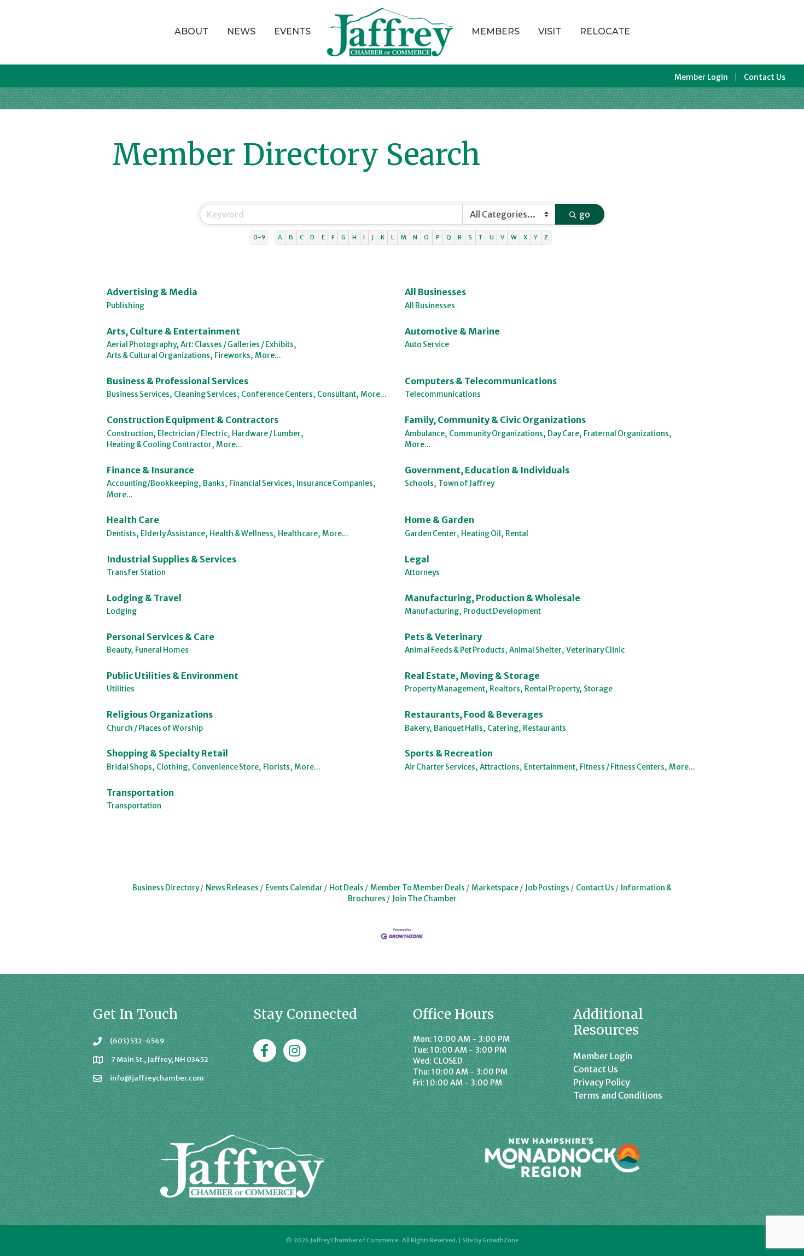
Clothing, (173, 767)
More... (268, 355)
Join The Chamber (424, 898)
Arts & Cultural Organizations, (159, 355)
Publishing (125, 305)
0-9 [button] (259, 237)
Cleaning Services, (206, 394)
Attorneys (422, 572)
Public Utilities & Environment (172, 675)
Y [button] (536, 237)
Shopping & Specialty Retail (167, 753)
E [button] (323, 237)
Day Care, (564, 433)
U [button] (492, 237)
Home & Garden (439, 519)
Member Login (701, 77)
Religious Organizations (160, 714)
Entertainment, (551, 767)
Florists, (277, 767)
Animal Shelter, (536, 650)
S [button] (470, 237)
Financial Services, (261, 483)
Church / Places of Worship (155, 728)
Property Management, (446, 689)
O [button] (426, 237)
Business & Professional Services (177, 380)
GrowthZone (500, 1240)
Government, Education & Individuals (487, 470)
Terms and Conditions (617, 1095)
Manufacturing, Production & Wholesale (492, 597)
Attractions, (501, 767)
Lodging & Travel (144, 597)
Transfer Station (136, 572)
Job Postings (547, 888)
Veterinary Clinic (595, 650)
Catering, (504, 728)
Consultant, (337, 394)
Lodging (122, 611)
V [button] (502, 237)
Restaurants (544, 728)
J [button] (372, 237)
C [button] (302, 237)
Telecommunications (443, 394)
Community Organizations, (497, 433)
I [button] (364, 237)
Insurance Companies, (335, 483)
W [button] (514, 237)
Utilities (121, 689)
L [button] (392, 237)
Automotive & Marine (452, 331)
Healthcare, (299, 533)
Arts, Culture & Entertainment (173, 331)
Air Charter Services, (441, 767)
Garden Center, (432, 533)
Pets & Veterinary (443, 636)
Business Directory (165, 888)
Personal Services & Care (160, 636)
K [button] (382, 237)
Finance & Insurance (150, 470)
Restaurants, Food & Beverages (474, 714)
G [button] (343, 237)
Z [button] (546, 237)
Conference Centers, (278, 394)
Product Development (502, 611)
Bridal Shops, (130, 767)
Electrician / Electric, (194, 433)
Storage (598, 689)
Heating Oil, (482, 533)
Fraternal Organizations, (627, 433)
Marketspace (494, 888)
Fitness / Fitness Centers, (623, 767)
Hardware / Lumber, (267, 433)
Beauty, (120, 650)
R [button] (460, 237)
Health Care (133, 519)
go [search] (584, 214)
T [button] (480, 237)
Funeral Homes (162, 650)
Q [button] (448, 237)
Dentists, (122, 533)
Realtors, (506, 689)
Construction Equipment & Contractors (192, 419)
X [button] (525, 237)
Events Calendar (294, 888)
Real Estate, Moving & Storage (472, 675)
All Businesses (435, 291)
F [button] (333, 237)
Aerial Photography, (142, 344)
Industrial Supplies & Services (171, 559)
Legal (417, 559)
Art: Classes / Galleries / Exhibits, (238, 344)
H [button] (354, 237)
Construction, (131, 433)
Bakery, (418, 728)
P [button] (438, 237)
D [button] (312, 237)
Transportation (140, 792)
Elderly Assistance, (174, 533)
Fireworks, (233, 355)
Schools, (420, 483)
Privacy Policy (601, 1082)
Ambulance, (426, 433)
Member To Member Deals (417, 888)
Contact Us (764, 77)
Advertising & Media (152, 291)
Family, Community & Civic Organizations (495, 419)
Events (292, 31)
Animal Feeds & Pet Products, (456, 650)
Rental (516, 533)
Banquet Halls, (459, 728)
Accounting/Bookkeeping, (154, 483)
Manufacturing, (433, 611)
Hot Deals (346, 888)
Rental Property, (553, 689)
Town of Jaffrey (466, 483)
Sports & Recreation (449, 753)
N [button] (415, 237)
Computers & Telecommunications (481, 380)
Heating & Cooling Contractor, (160, 444)
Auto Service (427, 344)
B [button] (291, 237)
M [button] (403, 237)
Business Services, (139, 394)
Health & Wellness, (242, 533)
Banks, (215, 483)
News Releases (232, 888)
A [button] (280, 237)
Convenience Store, (226, 767)
